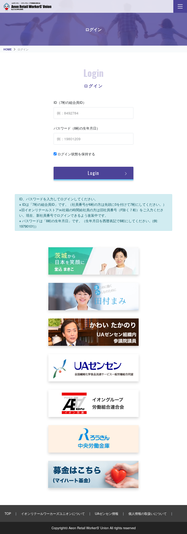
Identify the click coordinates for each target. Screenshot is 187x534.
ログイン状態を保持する (76, 153)
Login (93, 172)
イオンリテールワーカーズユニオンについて (53, 513)
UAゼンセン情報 (106, 513)
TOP (8, 513)
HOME (7, 49)
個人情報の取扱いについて (147, 513)
